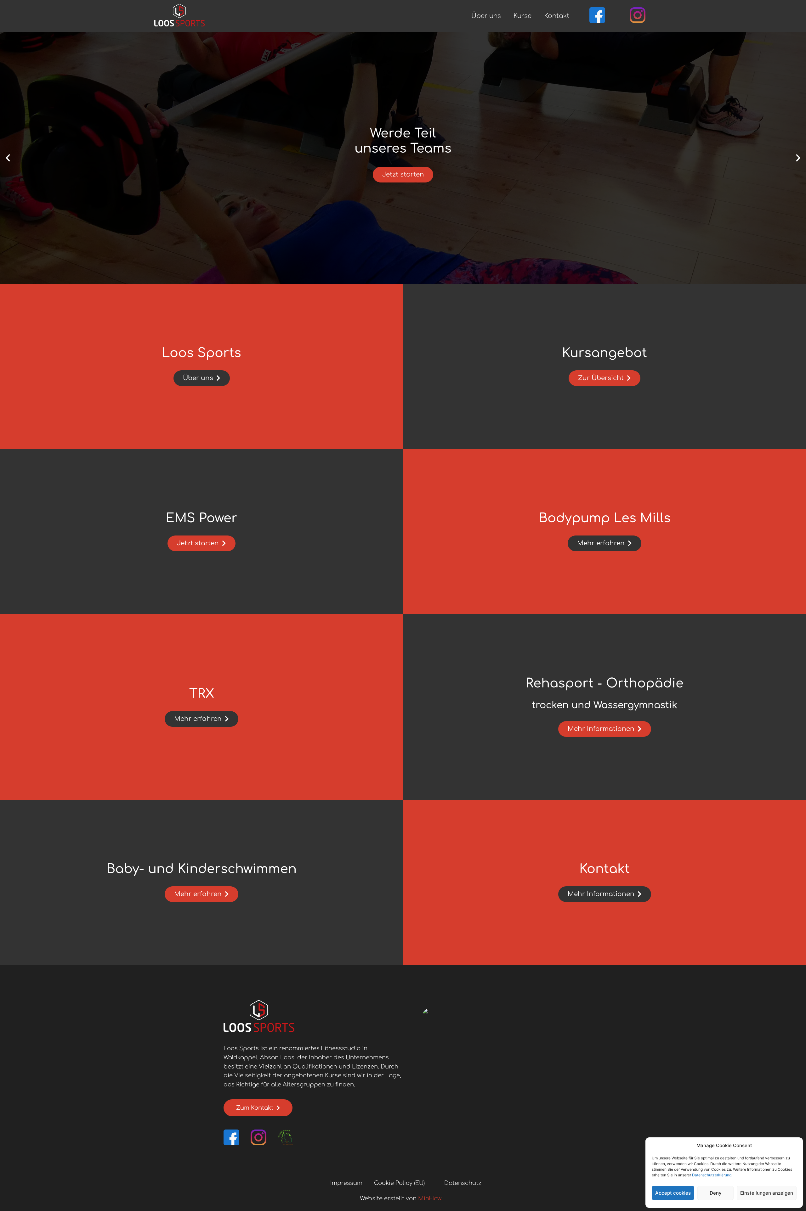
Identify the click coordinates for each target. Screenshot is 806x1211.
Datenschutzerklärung (711, 1175)
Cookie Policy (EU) (399, 1183)
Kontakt (556, 16)
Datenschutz (462, 1183)
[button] (8, 158)
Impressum (346, 1183)
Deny (716, 1193)
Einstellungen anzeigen (766, 1193)
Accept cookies (673, 1193)
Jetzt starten (403, 174)
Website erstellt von (400, 1198)
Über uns (486, 16)
